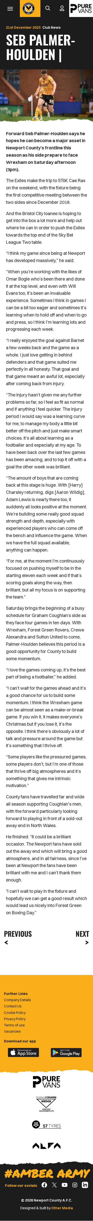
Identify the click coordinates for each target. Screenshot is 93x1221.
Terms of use (14, 1025)
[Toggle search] (47, 8)
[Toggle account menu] (62, 8)
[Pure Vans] (81, 8)
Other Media (62, 1208)
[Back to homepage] (28, 8)
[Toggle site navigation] (10, 8)
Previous (16, 933)
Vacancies (12, 1031)
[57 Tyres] (46, 1125)
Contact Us (13, 1006)
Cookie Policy (15, 1012)
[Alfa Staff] (46, 1146)
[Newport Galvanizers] (46, 1103)
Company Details (17, 1000)
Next (82, 933)
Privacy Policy (15, 1019)
